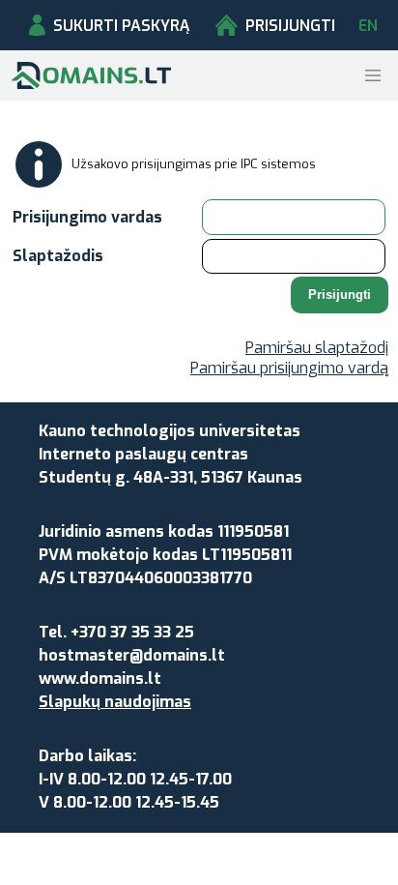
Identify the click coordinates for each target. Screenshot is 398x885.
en (368, 25)
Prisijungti (290, 25)
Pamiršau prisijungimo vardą (289, 368)
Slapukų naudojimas (115, 702)
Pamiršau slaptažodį (316, 348)
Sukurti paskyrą (121, 25)
